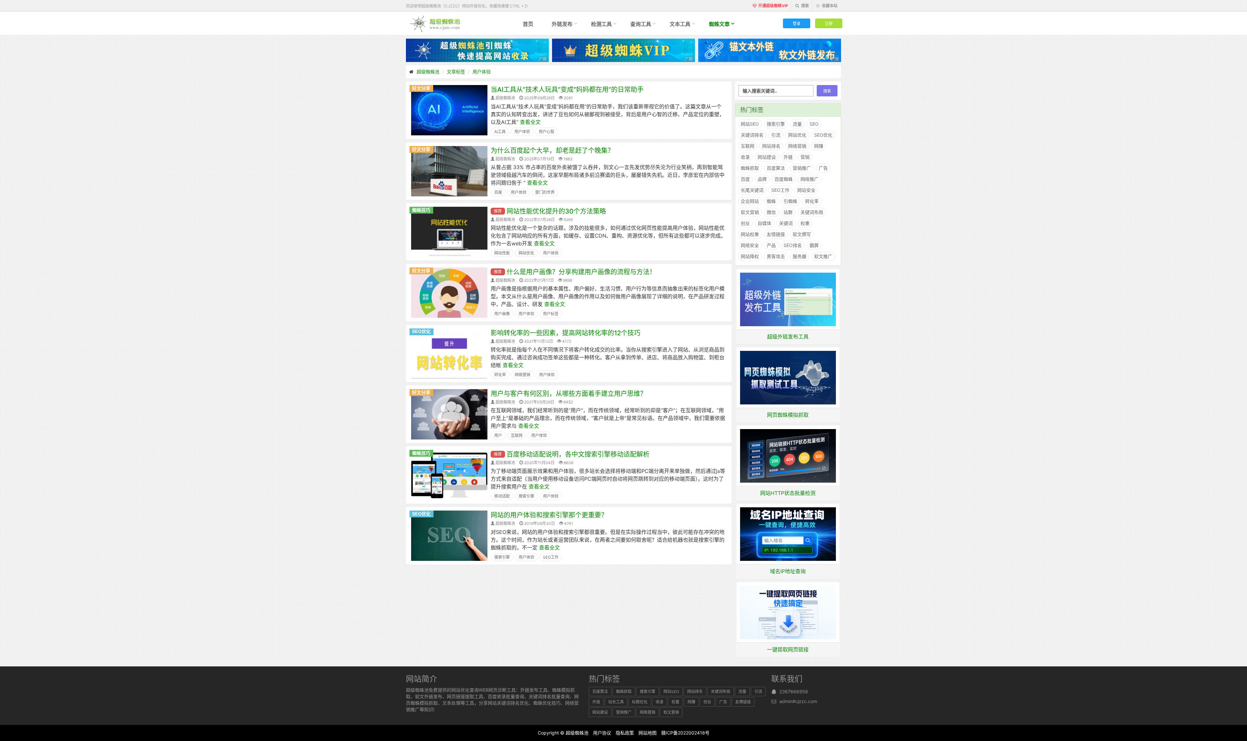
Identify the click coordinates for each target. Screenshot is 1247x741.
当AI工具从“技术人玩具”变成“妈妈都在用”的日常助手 (567, 89)
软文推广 (823, 256)
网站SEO (750, 124)
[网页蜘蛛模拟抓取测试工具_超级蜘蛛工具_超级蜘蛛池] (788, 377)
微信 (771, 212)
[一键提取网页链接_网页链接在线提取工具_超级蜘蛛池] (788, 612)
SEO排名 (793, 245)
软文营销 (750, 212)
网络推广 (809, 179)
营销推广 (802, 168)
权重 (805, 223)
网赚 (818, 146)
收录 (745, 157)
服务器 (799, 256)
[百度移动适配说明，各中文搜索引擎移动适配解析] (449, 474)
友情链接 (776, 234)
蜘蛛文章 (719, 24)
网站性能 (502, 253)
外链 (788, 157)
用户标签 (551, 313)
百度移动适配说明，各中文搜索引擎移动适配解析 (578, 454)
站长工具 (616, 701)
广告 (823, 168)
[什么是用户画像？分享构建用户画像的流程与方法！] (449, 292)
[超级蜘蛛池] (435, 23)
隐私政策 (625, 732)
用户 (498, 435)
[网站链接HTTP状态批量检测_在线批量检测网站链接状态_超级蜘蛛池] (788, 455)
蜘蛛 (771, 201)
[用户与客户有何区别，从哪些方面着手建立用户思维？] (449, 414)
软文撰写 (802, 234)
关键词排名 (752, 135)
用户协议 (602, 732)
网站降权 (750, 256)
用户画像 (502, 313)
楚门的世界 (545, 192)
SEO (814, 124)
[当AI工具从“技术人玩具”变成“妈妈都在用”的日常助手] (449, 109)
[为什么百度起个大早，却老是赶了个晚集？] (449, 170)
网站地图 (647, 732)
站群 (788, 212)
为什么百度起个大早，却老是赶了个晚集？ (552, 150)
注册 (829, 23)
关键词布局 (811, 212)
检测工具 (601, 24)
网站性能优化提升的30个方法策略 (556, 211)
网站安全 (806, 190)
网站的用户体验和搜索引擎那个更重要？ (549, 515)
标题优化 (640, 701)
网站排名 (771, 146)
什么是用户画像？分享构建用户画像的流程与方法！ (581, 272)
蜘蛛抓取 (750, 168)
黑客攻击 (776, 256)
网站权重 (750, 234)
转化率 (500, 374)
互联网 (517, 435)
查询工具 (640, 24)
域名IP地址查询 (788, 571)
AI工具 (500, 131)
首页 (528, 24)
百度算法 (776, 168)
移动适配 (502, 496)
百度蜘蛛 (784, 179)
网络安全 (750, 245)
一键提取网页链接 (788, 649)
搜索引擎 (526, 496)
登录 (796, 23)
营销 (805, 157)
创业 (745, 223)
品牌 (762, 179)
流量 (797, 124)
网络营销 (522, 374)
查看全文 (530, 122)
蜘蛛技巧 (421, 210)
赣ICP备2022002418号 (685, 732)
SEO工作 (551, 557)
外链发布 (562, 24)
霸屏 (814, 245)
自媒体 (764, 223)
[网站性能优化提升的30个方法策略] (449, 231)
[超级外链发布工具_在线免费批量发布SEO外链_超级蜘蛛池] (788, 299)
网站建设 (767, 157)
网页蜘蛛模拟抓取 (788, 415)
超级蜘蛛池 (428, 71)
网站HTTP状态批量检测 (787, 493)
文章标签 (456, 71)
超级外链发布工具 (788, 336)
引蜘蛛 (790, 201)
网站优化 (526, 253)
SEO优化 (421, 331)
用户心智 (546, 131)
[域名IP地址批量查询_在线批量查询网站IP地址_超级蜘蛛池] (788, 533)
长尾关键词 (752, 190)
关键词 (786, 223)
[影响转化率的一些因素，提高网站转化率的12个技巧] (449, 353)
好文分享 (421, 88)
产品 (771, 245)
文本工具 (680, 24)
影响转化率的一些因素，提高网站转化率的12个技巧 (565, 333)
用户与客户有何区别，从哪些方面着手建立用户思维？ (569, 394)
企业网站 (750, 201)
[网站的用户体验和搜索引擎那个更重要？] (449, 535)
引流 (775, 135)
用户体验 (481, 71)
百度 (498, 192)
